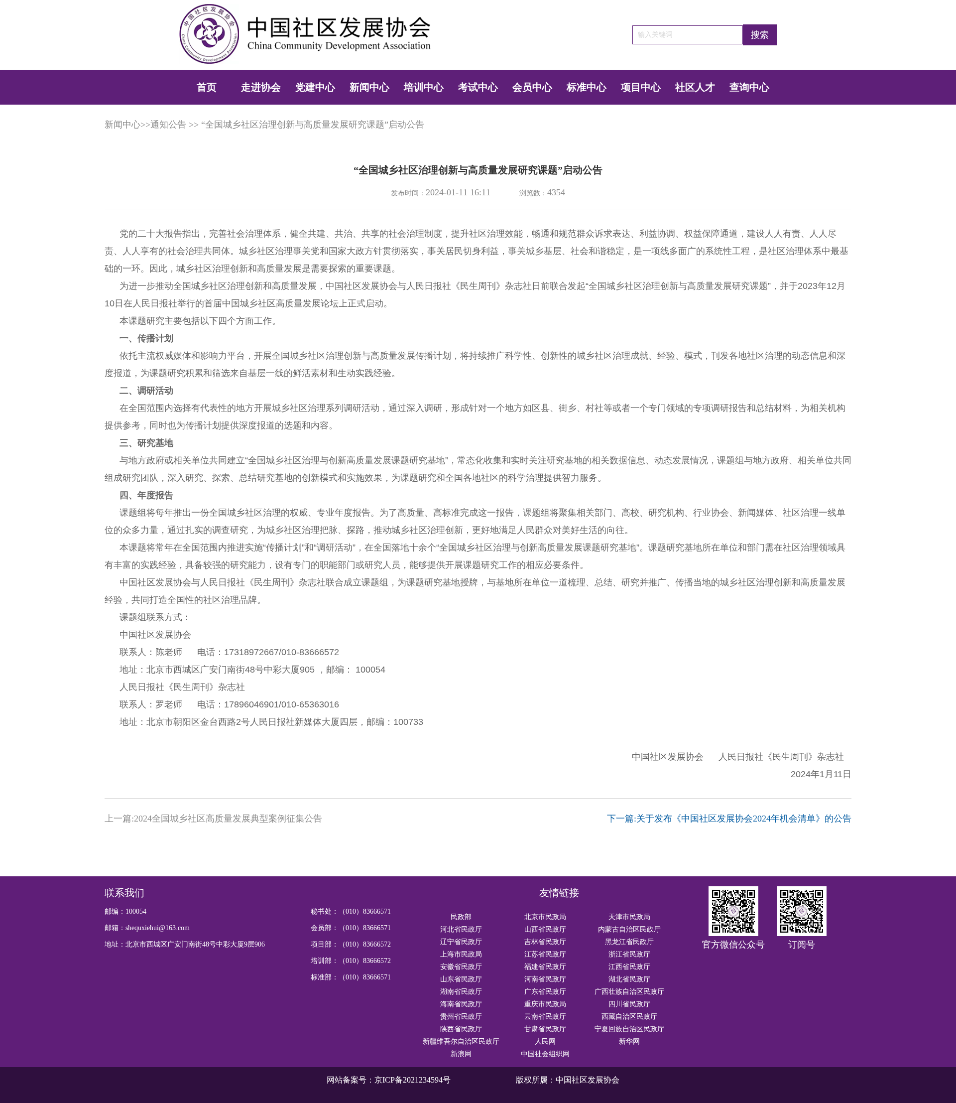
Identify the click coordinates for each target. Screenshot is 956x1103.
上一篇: (213, 819)
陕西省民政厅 (461, 1029)
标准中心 (586, 87)
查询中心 (749, 87)
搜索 (760, 35)
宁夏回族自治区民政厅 (629, 1029)
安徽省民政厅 (461, 966)
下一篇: (729, 819)
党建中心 (315, 87)
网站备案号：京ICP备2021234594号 (389, 1080)
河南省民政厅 (545, 979)
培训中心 (424, 87)
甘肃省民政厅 (545, 1029)
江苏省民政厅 (545, 954)
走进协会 (261, 87)
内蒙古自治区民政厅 (629, 929)
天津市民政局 (629, 917)
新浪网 (461, 1054)
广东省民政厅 (545, 991)
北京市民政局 (545, 917)
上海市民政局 (461, 954)
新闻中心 (369, 87)
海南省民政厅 (461, 1004)
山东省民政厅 (461, 979)
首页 (207, 87)
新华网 (629, 1041)
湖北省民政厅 (629, 979)
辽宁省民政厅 (461, 942)
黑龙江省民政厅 (629, 942)
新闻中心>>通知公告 (145, 125)
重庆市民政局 (545, 1004)
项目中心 (641, 87)
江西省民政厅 (629, 966)
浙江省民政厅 (629, 954)
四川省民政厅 (629, 1004)
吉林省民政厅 (545, 942)
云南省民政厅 (545, 1016)
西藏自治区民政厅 (629, 1016)
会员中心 (532, 87)
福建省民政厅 (545, 966)
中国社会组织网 (545, 1054)
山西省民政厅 (545, 929)
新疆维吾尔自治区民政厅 (461, 1041)
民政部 (461, 917)
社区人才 (695, 87)
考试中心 (478, 87)
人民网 (545, 1041)
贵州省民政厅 (461, 1016)
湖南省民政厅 (461, 991)
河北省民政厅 (461, 929)
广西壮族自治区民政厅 (629, 991)
